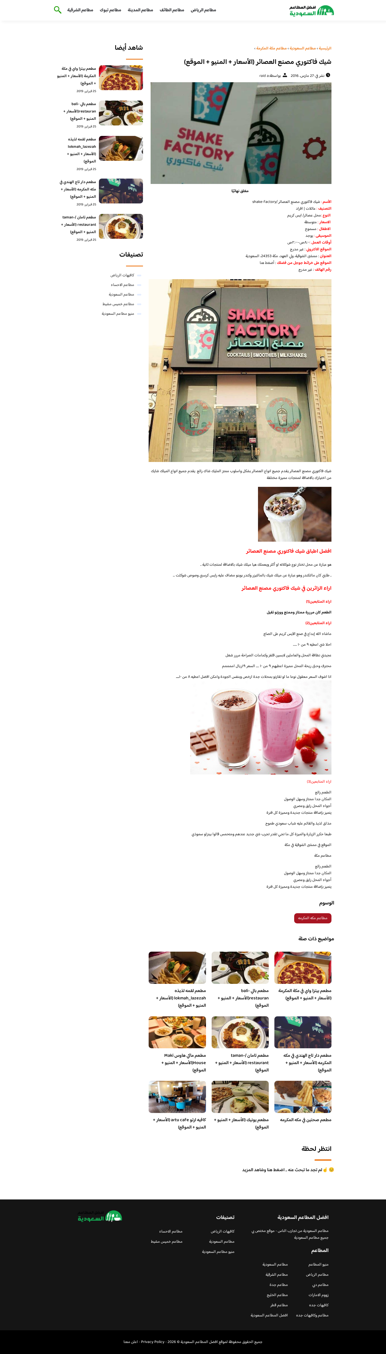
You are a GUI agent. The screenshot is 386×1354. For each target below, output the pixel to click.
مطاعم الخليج (277, 1295)
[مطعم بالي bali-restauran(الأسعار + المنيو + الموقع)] (121, 113)
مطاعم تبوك (110, 10)
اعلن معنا (130, 1342)
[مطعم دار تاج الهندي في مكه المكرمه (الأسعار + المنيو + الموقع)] (121, 191)
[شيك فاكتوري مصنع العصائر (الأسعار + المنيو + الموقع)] (240, 133)
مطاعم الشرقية (80, 10)
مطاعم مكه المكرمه (313, 918)
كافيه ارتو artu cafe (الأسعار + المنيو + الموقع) (179, 1123)
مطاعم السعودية (121, 294)
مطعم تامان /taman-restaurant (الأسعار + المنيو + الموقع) (242, 1063)
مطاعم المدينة (140, 10)
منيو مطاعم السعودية (118, 314)
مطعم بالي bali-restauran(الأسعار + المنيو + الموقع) (243, 998)
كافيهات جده (319, 1305)
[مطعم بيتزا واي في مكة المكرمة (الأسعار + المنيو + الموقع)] (121, 77)
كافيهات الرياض (122, 275)
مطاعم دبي (320, 1285)
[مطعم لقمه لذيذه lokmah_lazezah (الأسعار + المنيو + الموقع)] (121, 148)
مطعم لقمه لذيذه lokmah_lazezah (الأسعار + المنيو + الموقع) (181, 998)
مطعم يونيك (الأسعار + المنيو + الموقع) (241, 1123)
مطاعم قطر (279, 1305)
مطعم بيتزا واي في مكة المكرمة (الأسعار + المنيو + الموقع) (304, 994)
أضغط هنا (267, 263)
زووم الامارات (319, 1295)
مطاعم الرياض (203, 10)
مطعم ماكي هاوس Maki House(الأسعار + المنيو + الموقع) (183, 1063)
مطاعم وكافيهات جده (312, 1315)
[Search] (57, 10)
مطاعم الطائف (172, 10)
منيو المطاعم (319, 1264)
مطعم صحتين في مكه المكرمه (305, 1120)
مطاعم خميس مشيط (118, 304)
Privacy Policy (152, 1342)
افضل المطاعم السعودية (269, 1315)
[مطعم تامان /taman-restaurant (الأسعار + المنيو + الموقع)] (121, 226)
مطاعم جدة (279, 1285)
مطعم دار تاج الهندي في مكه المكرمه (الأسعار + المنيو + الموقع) (307, 1063)
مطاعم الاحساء (122, 285)
